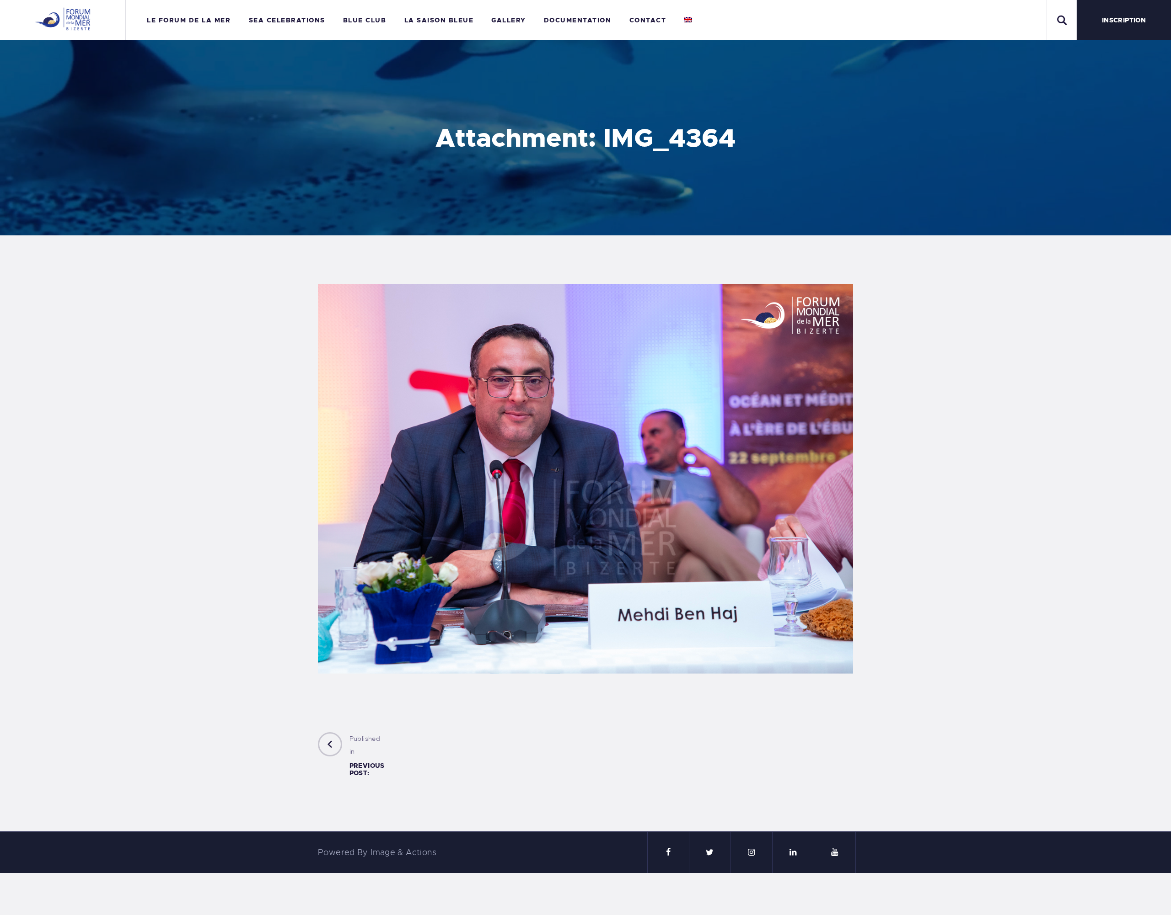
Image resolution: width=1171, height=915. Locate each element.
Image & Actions (403, 852)
